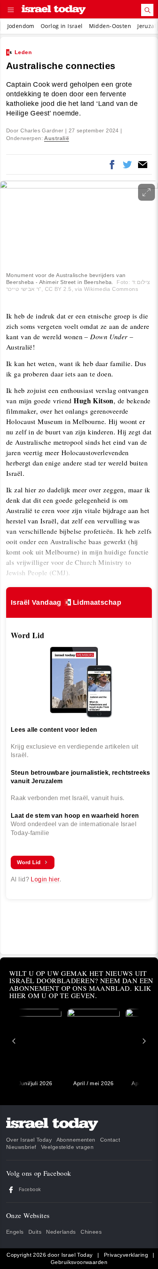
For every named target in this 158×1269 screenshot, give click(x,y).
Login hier (45, 879)
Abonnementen (75, 1140)
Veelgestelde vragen (67, 1147)
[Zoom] (146, 192)
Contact (110, 1140)
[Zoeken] (147, 10)
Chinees (91, 1232)
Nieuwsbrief (21, 1147)
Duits (34, 1232)
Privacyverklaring (126, 1255)
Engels (15, 1232)
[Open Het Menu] (10, 10)
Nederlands (61, 1232)
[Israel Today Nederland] (53, 10)
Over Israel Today (29, 1140)
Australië (56, 138)
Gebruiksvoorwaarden (79, 1262)
